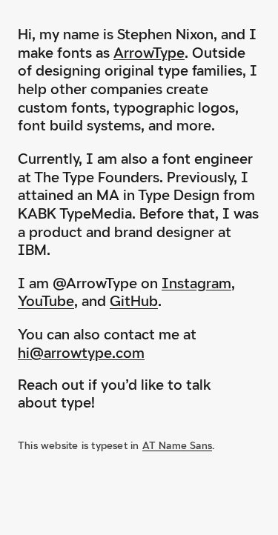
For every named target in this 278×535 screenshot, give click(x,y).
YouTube (46, 301)
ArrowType (149, 52)
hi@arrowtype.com (81, 353)
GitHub (134, 301)
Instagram (196, 283)
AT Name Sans (177, 445)
